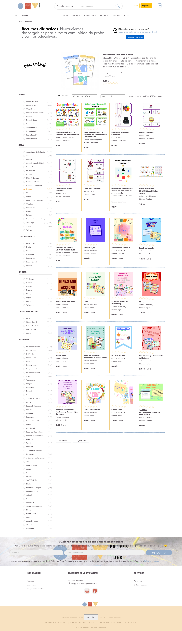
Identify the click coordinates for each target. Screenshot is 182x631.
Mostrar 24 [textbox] (107, 96)
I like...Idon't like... (93, 410)
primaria (39, 391)
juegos (39, 469)
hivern (39, 499)
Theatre (142, 302)
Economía (39, 167)
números (39, 510)
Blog (126, 15)
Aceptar (91, 617)
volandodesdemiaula (70, 253)
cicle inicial (39, 428)
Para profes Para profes (39, 113)
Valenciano (39, 305)
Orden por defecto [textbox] (82, 96)
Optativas (39, 204)
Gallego (39, 294)
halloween (39, 454)
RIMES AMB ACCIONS (65, 301)
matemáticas (39, 358)
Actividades (39, 243)
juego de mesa (39, 521)
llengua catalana (39, 369)
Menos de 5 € (39, 322)
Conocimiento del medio (39, 163)
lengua (39, 384)
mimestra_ (94, 250)
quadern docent (39, 491)
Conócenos (31, 585)
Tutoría (39, 226)
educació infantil (39, 421)
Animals (39, 495)
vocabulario (39, 380)
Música (39, 193)
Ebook (39, 251)
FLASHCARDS (39, 514)
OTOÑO (39, 447)
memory (39, 517)
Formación (89, 15)
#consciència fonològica (39, 458)
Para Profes (39, 208)
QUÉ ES (75, 15)
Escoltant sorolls (146, 248)
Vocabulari (39, 395)
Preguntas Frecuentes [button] (135, 37)
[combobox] (84, 96)
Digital (39, 247)
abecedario (39, 525)
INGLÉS (39, 476)
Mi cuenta (138, 581)
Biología (39, 159)
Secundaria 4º (39, 139)
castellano (39, 528)
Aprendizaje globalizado (39, 152)
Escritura (39, 473)
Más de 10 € (39, 329)
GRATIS (39, 318)
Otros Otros (39, 109)
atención (39, 439)
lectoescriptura (39, 365)
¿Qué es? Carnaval (92, 188)
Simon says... (117, 410)
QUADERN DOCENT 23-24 (118, 54)
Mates (39, 197)
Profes (39, 211)
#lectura (39, 376)
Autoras (116, 15)
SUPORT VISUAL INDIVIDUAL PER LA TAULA (148, 191)
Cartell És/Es (89, 248)
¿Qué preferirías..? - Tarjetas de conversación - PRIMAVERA (95, 134)
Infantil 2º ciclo (39, 105)
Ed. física (39, 174)
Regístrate (146, 5)
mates (39, 424)
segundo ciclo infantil (39, 432)
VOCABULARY (39, 480)
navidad (39, 413)
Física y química (39, 178)
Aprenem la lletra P (120, 248)
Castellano (39, 279)
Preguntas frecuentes (35, 589)
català (39, 402)
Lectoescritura (39, 350)
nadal (39, 484)
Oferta (39, 333)
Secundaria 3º (39, 135)
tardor (39, 462)
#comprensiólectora (39, 450)
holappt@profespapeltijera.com (84, 583)
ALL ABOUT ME (118, 355)
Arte (39, 156)
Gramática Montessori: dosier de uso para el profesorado (122, 190)
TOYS (86, 301)
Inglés (39, 297)
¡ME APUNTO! (158, 552)
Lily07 (120, 137)
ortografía (39, 502)
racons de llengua (39, 488)
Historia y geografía (39, 185)
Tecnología (36, 222)
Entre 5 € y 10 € (39, 326)
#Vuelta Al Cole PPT (39, 398)
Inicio (65, 15)
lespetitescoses (150, 196)
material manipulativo (39, 436)
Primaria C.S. (39, 124)
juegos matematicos (39, 506)
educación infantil (39, 346)
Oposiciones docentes (39, 200)
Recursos (104, 15)
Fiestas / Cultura (39, 182)
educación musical (39, 372)
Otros (39, 301)
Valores (39, 230)
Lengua (39, 189)
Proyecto (39, 266)
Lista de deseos (140, 585)
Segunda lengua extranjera (39, 219)
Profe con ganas (68, 137)
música (39, 410)
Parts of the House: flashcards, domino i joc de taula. (67, 412)
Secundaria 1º (39, 127)
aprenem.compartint (114, 73)
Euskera (39, 286)
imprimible (39, 417)
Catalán (39, 283)
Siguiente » (81, 440)
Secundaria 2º (39, 131)
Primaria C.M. (39, 120)
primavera (39, 387)
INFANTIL (39, 354)
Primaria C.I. (39, 116)
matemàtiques (39, 465)
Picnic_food (61, 355)
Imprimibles (39, 258)
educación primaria (39, 406)
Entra (135, 5)
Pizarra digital (39, 262)
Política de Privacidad (151, 561)
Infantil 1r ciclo (39, 101)
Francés (39, 290)
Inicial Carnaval (146, 133)
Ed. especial (39, 171)
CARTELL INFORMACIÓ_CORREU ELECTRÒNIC (149, 412)
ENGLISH (39, 361)
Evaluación (39, 254)
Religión (39, 215)
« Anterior (63, 440)
